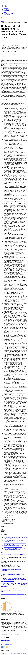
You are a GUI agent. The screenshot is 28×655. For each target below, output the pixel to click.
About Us (6, 6)
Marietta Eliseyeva (5, 640)
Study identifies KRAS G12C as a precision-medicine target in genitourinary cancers (14, 549)
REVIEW (3, 40)
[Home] (1, 1)
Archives (6, 8)
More (2, 552)
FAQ (5, 12)
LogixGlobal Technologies (20, 653)
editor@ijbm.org (8, 644)
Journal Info (6, 10)
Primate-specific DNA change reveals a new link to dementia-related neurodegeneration (15, 546)
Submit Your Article (8, 13)
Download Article (5, 517)
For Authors (6, 9)
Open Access (7, 14)
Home (5, 5)
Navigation (3, 2)
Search (2, 529)
